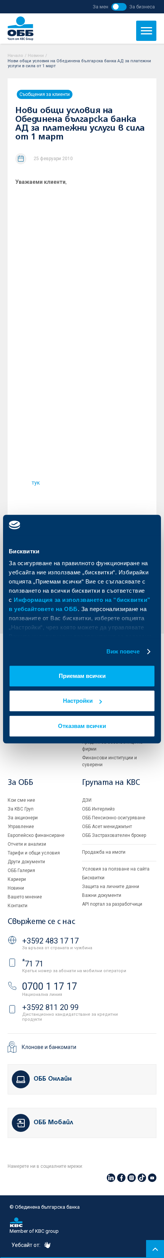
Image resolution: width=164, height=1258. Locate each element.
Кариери (17, 879)
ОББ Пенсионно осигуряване (113, 817)
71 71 (32, 963)
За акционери (23, 817)
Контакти (17, 905)
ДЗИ (87, 800)
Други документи (26, 861)
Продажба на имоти (103, 852)
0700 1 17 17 (49, 986)
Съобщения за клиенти (44, 94)
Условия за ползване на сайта (116, 869)
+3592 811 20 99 (50, 1007)
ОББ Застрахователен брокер (114, 835)
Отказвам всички (82, 726)
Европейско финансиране (36, 835)
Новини (36, 55)
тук (36, 483)
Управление (21, 826)
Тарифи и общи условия (34, 853)
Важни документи (101, 895)
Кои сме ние (21, 800)
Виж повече (123, 651)
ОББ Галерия (21, 870)
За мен (100, 7)
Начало (15, 55)
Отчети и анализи (27, 844)
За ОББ (20, 782)
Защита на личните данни (110, 886)
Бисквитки (93, 877)
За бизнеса (142, 7)
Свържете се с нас (41, 922)
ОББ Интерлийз (98, 809)
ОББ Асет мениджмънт (107, 826)
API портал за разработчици (112, 904)
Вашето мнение (25, 897)
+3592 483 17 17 (50, 940)
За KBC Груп (21, 809)
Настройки (78, 700)
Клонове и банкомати (49, 1047)
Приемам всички (82, 676)
